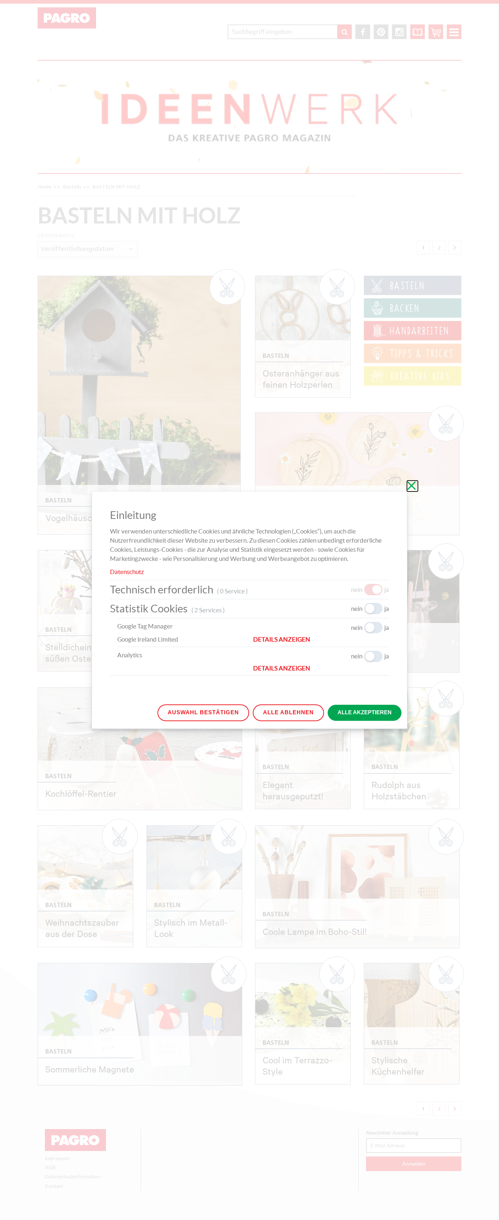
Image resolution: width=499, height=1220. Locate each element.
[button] (321, 639)
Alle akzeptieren (365, 712)
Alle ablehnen (288, 712)
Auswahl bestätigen (203, 712)
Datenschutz (127, 571)
